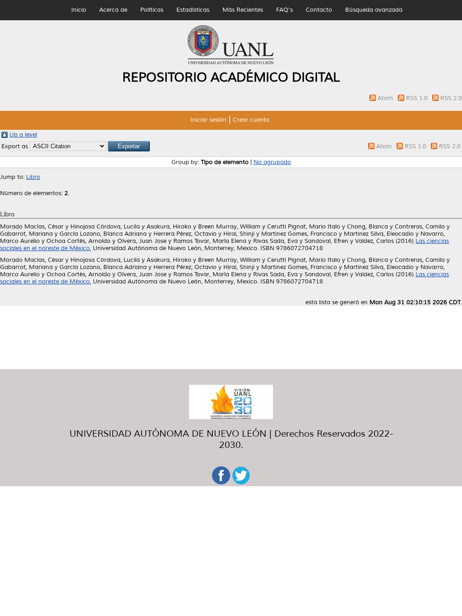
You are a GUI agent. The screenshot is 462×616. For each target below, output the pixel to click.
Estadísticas (192, 10)
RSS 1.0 (418, 98)
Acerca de (113, 10)
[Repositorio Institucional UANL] (231, 63)
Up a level (23, 134)
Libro (33, 177)
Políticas (151, 10)
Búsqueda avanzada (373, 10)
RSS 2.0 (451, 98)
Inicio (78, 10)
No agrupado (272, 162)
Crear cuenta (251, 119)
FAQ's (284, 10)
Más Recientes (242, 10)
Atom (386, 98)
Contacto (319, 10)
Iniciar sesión (208, 119)
